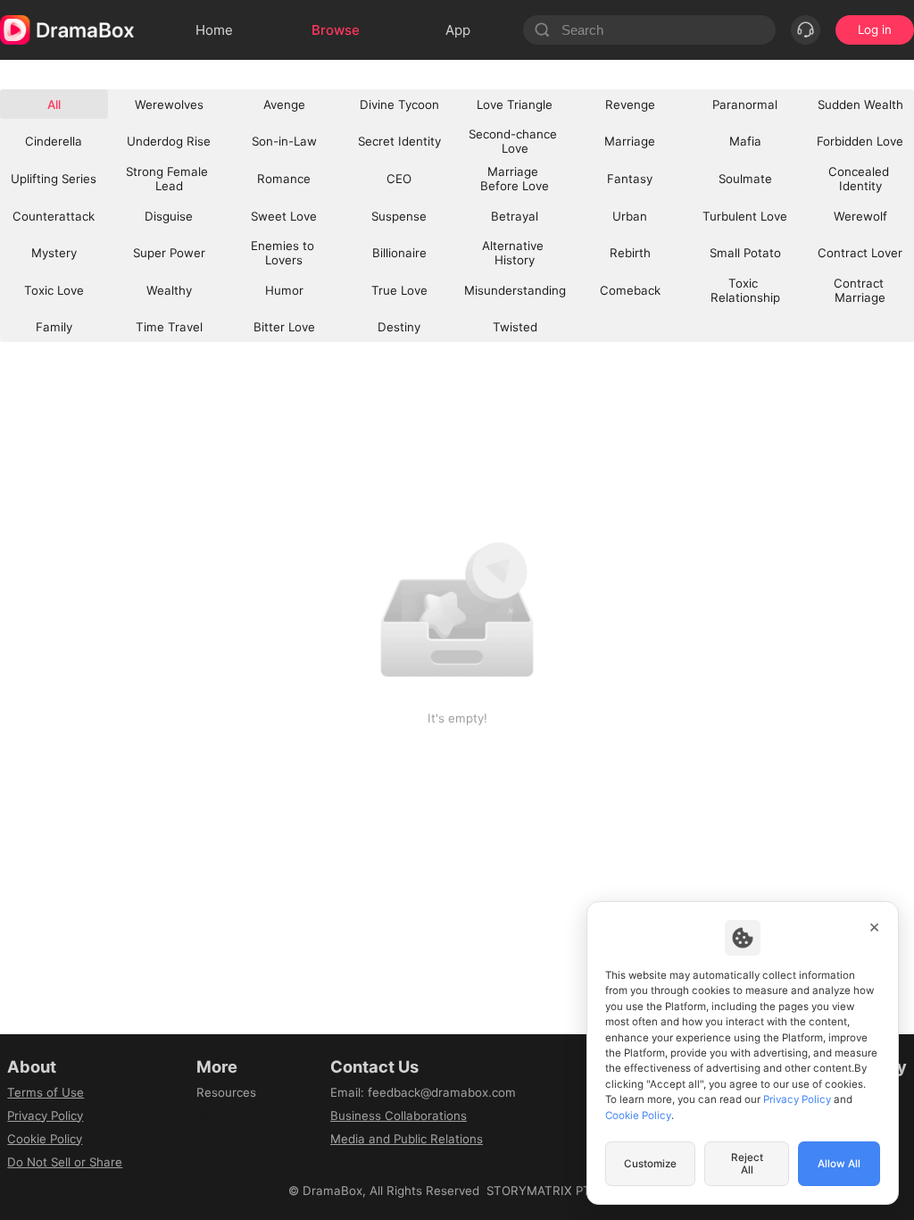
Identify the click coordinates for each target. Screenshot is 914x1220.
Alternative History (514, 252)
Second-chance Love (515, 141)
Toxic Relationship (745, 290)
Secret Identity (399, 141)
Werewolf (860, 216)
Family (54, 327)
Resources (226, 1092)
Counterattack (53, 216)
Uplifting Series (53, 178)
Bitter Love (284, 327)
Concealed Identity (860, 178)
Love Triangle (515, 104)
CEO (398, 178)
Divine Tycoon (399, 104)
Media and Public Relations (406, 1139)
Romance (284, 178)
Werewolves (169, 104)
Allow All (839, 1163)
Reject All (747, 1163)
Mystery (54, 253)
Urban (629, 216)
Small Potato (745, 253)
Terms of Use (45, 1092)
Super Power (169, 253)
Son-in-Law (284, 141)
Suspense (399, 216)
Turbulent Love (744, 216)
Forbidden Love (860, 141)
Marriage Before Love (514, 178)
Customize (650, 1163)
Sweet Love (284, 216)
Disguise (169, 216)
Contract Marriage (860, 290)
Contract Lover (860, 253)
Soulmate (745, 178)
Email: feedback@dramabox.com (423, 1092)
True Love (399, 290)
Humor (284, 290)
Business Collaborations (398, 1115)
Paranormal (744, 104)
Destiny (399, 327)
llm (204, 1115)
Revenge (630, 104)
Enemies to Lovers (284, 252)
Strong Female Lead (169, 178)
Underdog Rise (169, 141)
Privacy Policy (45, 1115)
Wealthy (169, 290)
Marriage (629, 141)
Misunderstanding (515, 290)
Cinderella (53, 141)
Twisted (515, 327)
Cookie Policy (44, 1139)
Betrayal (514, 216)
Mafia (745, 141)
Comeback (630, 290)
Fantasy (629, 178)
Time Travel (169, 327)
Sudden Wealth (860, 104)
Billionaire (399, 253)
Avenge (284, 104)
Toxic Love (54, 290)
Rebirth (630, 253)
